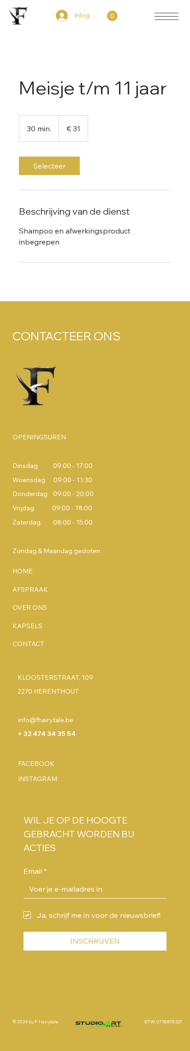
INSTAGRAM (37, 779)
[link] (49, 166)
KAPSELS (27, 626)
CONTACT (28, 644)
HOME (22, 571)
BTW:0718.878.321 (163, 1022)
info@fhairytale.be (45, 720)
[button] (112, 16)
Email (35, 871)
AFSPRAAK (30, 589)
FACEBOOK (36, 763)
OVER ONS (29, 607)
